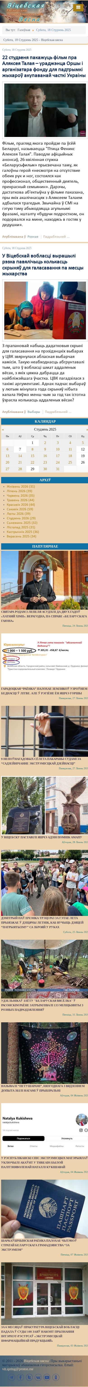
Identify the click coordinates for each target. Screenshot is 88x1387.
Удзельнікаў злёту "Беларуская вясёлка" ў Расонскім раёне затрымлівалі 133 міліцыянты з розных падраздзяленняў (42, 1005)
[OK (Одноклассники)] (56, 1377)
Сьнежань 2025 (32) (22, 523)
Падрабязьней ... (56, 237)
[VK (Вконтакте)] (38, 1377)
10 (58, 449)
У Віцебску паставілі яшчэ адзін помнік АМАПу (41, 837)
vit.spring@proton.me (17, 1369)
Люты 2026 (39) (18, 514)
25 (70, 462)
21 (20, 462)
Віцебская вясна (36, 1361)
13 (7, 456)
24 (58, 462)
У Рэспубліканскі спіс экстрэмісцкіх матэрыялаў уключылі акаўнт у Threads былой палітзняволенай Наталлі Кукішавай (44, 1162)
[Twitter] (29, 1377)
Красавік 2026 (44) (21, 505)
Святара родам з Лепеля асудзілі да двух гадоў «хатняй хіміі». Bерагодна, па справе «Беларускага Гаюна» (44, 616)
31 (58, 469)
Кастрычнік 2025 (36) (23, 532)
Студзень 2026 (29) (21, 518)
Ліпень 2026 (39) (19, 491)
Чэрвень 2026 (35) (21, 496)
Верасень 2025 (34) (21, 536)
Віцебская (26, 5)
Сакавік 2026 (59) (20, 509)
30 (45, 469)
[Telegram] (12, 1377)
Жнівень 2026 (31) (21, 487)
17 (58, 456)
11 (70, 449)
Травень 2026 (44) (20, 500)
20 (7, 462)
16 (45, 456)
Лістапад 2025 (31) (21, 527)
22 (32, 462)
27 (7, 469)
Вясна (29, 19)
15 (32, 456)
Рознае (33, 237)
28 (20, 469)
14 (20, 456)
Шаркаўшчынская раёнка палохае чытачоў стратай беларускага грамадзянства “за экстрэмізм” (39, 1245)
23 (45, 462)
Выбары (34, 412)
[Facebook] (20, 1377)
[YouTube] (47, 1377)
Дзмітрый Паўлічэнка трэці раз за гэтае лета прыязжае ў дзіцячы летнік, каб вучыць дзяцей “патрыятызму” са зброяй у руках (42, 922)
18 (70, 456)
